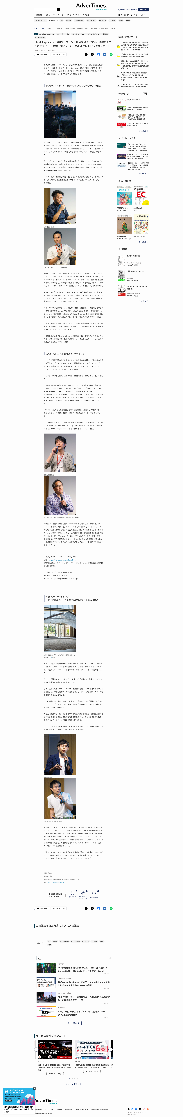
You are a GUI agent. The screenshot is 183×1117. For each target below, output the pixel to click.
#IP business (91, 20)
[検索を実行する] (58, 9)
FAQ (52, 1109)
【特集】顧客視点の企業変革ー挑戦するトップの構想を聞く (137, 108)
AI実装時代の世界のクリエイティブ (124, 237)
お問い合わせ (68, 1109)
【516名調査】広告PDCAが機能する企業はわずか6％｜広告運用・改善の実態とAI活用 (92, 1066)
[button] (86, 54)
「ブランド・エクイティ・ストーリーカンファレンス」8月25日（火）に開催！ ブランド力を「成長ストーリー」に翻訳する (137, 147)
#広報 (121, 20)
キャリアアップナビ (133, 100)
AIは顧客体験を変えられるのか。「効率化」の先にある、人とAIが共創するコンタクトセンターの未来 (82, 969)
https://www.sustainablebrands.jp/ (62, 559)
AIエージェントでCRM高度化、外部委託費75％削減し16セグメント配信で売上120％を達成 (54, 1067)
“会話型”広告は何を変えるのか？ (123, 209)
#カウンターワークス (63, 34)
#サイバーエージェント (79, 34)
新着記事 (39, 15)
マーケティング (58, 15)
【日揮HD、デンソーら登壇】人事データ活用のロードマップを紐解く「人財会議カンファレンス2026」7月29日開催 (138, 166)
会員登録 (134, 10)
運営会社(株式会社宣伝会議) (100, 1109)
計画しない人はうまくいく (136, 271)
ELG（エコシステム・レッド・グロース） (137, 287)
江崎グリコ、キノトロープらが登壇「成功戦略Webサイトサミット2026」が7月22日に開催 (137, 157)
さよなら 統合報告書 (133, 256)
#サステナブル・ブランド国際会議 (98, 34)
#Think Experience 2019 (47, 34)
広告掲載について (124, 10)
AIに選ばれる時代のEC (138, 209)
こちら (50, 657)
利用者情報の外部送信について (43, 1113)
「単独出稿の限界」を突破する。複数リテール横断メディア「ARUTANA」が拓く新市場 (137, 117)
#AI (61, 20)
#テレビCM (102, 20)
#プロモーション (40, 37)
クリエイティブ (72, 15)
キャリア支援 (84, 15)
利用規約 (59, 1109)
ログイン (143, 10)
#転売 (128, 20)
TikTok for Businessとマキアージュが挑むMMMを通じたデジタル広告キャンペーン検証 (84, 984)
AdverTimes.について (41, 1109)
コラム (48, 15)
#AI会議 (68, 20)
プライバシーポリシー (82, 1109)
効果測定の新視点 (139, 236)
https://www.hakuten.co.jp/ (56, 882)
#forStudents (79, 20)
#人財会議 (112, 20)
